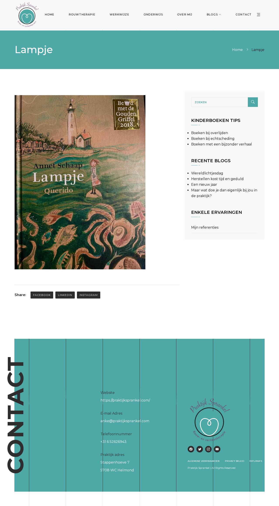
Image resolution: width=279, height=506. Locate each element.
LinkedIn (65, 295)
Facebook (42, 295)
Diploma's (256, 461)
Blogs (212, 14)
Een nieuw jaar (204, 184)
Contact (244, 14)
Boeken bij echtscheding (213, 139)
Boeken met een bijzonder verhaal (221, 144)
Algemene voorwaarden (203, 461)
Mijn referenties (204, 227)
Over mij (184, 14)
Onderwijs (153, 14)
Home (49, 14)
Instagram (89, 295)
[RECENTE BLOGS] (211, 167)
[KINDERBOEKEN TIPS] (215, 127)
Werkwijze (119, 14)
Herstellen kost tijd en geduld (217, 179)
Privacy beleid (234, 461)
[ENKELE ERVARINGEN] (216, 219)
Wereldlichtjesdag (207, 173)
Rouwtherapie (82, 14)
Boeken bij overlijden (209, 133)
